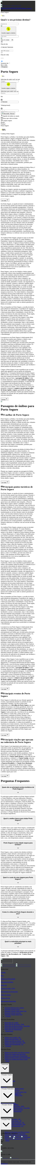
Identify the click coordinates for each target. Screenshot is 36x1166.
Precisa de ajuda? (16, 8)
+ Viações (8, 1016)
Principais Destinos (7, 1104)
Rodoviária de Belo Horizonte (14, 1028)
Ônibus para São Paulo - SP (13, 1039)
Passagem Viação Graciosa (13, 1013)
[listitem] (8, 964)
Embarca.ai (4, 1163)
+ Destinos (8, 1046)
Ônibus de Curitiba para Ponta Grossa (16, 1059)
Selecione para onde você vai (9, 91)
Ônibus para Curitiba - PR (12, 1037)
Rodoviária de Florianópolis (13, 1029)
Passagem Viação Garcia (12, 1009)
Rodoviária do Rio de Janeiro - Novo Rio (17, 1026)
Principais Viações (7, 1075)
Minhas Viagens (27, 8)
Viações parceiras (6, 8)
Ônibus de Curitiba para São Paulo (15, 1054)
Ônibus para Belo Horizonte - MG (15, 1042)
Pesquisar (4, 67)
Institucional (5, 1064)
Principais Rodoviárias (8, 1088)
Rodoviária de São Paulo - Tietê (14, 1024)
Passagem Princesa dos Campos (14, 1008)
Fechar (3, 399)
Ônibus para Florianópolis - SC (14, 1044)
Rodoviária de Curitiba (11, 1022)
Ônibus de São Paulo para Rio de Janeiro (17, 1052)
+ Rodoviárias (9, 1031)
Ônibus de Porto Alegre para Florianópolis (17, 1057)
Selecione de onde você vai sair (10, 79)
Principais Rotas (6, 1119)
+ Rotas (7, 1061)
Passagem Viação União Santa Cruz (15, 1011)
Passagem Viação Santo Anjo (13, 1014)
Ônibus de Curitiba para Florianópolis (16, 1056)
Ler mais (4, 200)
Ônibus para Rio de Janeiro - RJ (14, 1041)
